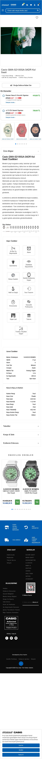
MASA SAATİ (30, 557)
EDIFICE (28, 568)
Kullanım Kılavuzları (9, 591)
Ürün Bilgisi (8, 151)
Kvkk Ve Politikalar (9, 604)
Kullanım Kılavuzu (11, 443)
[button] (15, 143)
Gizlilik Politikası (11, 659)
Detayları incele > (10, 102)
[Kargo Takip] (27, 5)
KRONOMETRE (31, 560)
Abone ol (35, 602)
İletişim (9, 563)
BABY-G (28, 565)
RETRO (28, 576)
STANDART (29, 579)
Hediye (5, 588)
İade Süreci (6, 601)
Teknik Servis (11, 560)
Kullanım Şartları (24, 659)
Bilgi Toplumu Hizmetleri (10, 612)
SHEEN (28, 571)
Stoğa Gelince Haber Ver (22, 85)
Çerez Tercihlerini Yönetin (11, 610)
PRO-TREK (29, 573)
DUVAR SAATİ (30, 554)
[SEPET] (38, 5)
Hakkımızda (11, 554)
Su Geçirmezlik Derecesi (11, 607)
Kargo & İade (8, 434)
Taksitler (6, 426)
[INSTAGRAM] (6, 638)
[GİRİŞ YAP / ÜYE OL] (34, 5)
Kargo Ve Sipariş (8, 599)
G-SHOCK (29, 563)
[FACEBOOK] (11, 638)
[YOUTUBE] (15, 638)
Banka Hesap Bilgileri (10, 596)
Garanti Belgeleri (8, 593)
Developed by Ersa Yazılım (19, 654)
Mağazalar (10, 557)
